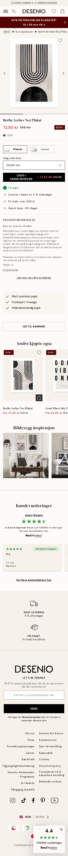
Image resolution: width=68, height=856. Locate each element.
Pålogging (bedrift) (23, 789)
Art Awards (28, 783)
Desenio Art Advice (51, 733)
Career (30, 753)
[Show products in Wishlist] (54, 11)
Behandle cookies (50, 781)
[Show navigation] (6, 11)
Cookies (44, 759)
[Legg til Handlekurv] (39, 397)
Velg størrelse (12, 158)
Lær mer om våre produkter (34, 277)
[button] (49, 839)
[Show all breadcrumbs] (7, 32)
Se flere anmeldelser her (34, 580)
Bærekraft (28, 759)
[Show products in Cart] (62, 11)
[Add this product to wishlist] (60, 40)
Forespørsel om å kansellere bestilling (52, 773)
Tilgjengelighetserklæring (18, 766)
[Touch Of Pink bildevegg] (26, 455)
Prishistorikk (11, 270)
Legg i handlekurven (36, 177)
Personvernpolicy (31, 717)
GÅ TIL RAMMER (34, 326)
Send (34, 708)
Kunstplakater (25, 31)
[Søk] (14, 11)
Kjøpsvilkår (46, 753)
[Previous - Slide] (5, 73)
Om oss (30, 733)
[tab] (11, 112)
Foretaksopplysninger (21, 746)
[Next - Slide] (63, 73)
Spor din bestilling (50, 746)
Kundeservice (47, 740)
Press (31, 740)
